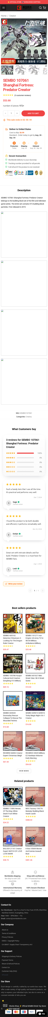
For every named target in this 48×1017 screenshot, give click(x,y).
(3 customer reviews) (22, 95)
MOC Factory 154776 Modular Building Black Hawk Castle (35, 811)
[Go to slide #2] (20, 70)
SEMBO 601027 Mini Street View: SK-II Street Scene (35, 678)
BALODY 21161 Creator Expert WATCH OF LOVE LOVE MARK (12, 851)
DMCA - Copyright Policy (10, 941)
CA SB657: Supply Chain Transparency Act (17, 944)
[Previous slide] (5, 41)
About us (5, 930)
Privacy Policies (7, 937)
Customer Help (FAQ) (9, 971)
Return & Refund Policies (11, 964)
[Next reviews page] (42, 590)
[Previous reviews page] (30, 590)
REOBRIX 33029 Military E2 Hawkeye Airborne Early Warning (35, 755)
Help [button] (43, 1014)
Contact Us (6, 967)
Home (3, 16)
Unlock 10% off (5, 1005)
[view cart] (44, 7)
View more (24, 771)
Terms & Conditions (9, 933)
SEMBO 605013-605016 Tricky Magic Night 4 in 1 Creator (35, 715)
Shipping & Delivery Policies (12, 956)
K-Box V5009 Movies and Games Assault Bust (34, 851)
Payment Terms (7, 960)
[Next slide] (43, 41)
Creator (12, 16)
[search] (40, 7)
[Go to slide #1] (7, 70)
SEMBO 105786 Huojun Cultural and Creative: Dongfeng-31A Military (12, 678)
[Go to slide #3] (34, 70)
